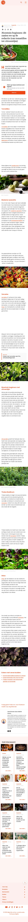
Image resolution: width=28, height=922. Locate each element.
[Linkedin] (10, 731)
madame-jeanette (16, 211)
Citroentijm (4, 439)
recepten (4, 503)
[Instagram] (8, 731)
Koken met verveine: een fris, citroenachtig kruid (12, 357)
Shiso (2, 579)
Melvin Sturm (7, 25)
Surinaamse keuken (17, 220)
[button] (24, 887)
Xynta (17, 914)
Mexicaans (4, 140)
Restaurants (5, 892)
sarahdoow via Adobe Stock (20, 62)
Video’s (4, 899)
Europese (13, 536)
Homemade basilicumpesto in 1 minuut (14, 676)
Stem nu (14, 92)
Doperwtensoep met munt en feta (13, 677)
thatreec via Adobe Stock (9, 571)
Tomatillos (4, 127)
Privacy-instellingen (7, 902)
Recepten (5, 889)
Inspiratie (13, 25)
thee (2, 307)
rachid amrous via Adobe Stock (11, 382)
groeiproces (15, 165)
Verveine (4, 297)
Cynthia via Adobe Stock (9, 487)
